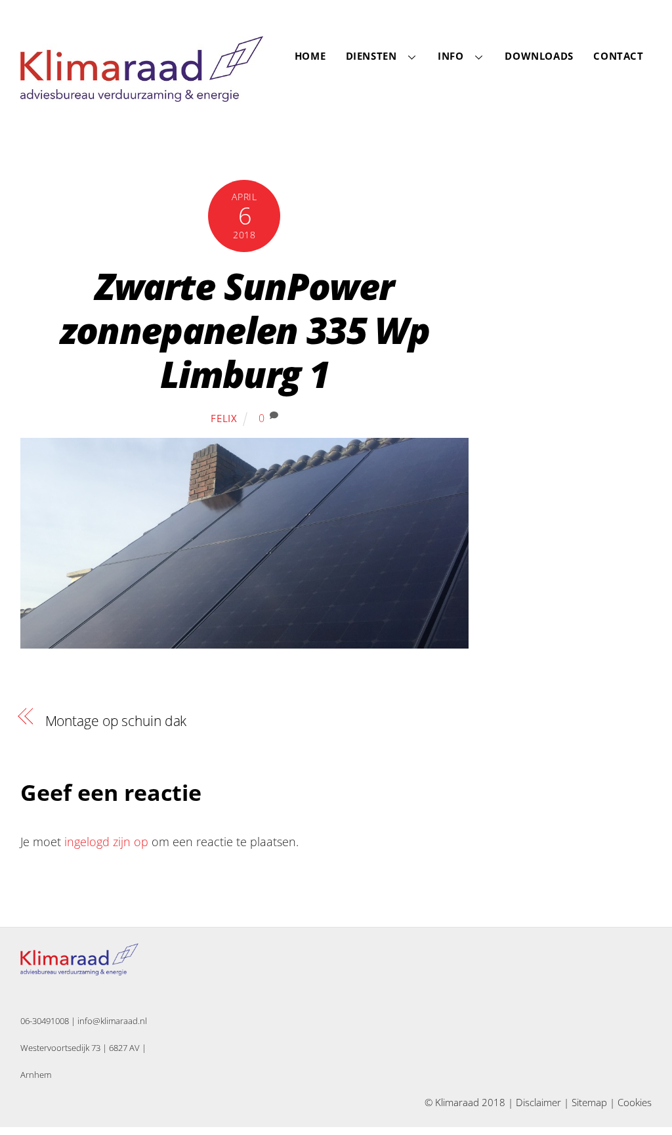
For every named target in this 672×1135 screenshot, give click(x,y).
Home (310, 55)
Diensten (371, 55)
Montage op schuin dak (116, 721)
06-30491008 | (48, 1021)
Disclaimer (538, 1102)
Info (450, 55)
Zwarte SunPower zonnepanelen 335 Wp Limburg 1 (244, 329)
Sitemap (589, 1102)
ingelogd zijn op (106, 841)
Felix (224, 418)
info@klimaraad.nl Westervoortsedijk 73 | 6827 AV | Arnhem (83, 1048)
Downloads (539, 55)
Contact (618, 55)
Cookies (635, 1102)
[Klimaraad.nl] (141, 94)
